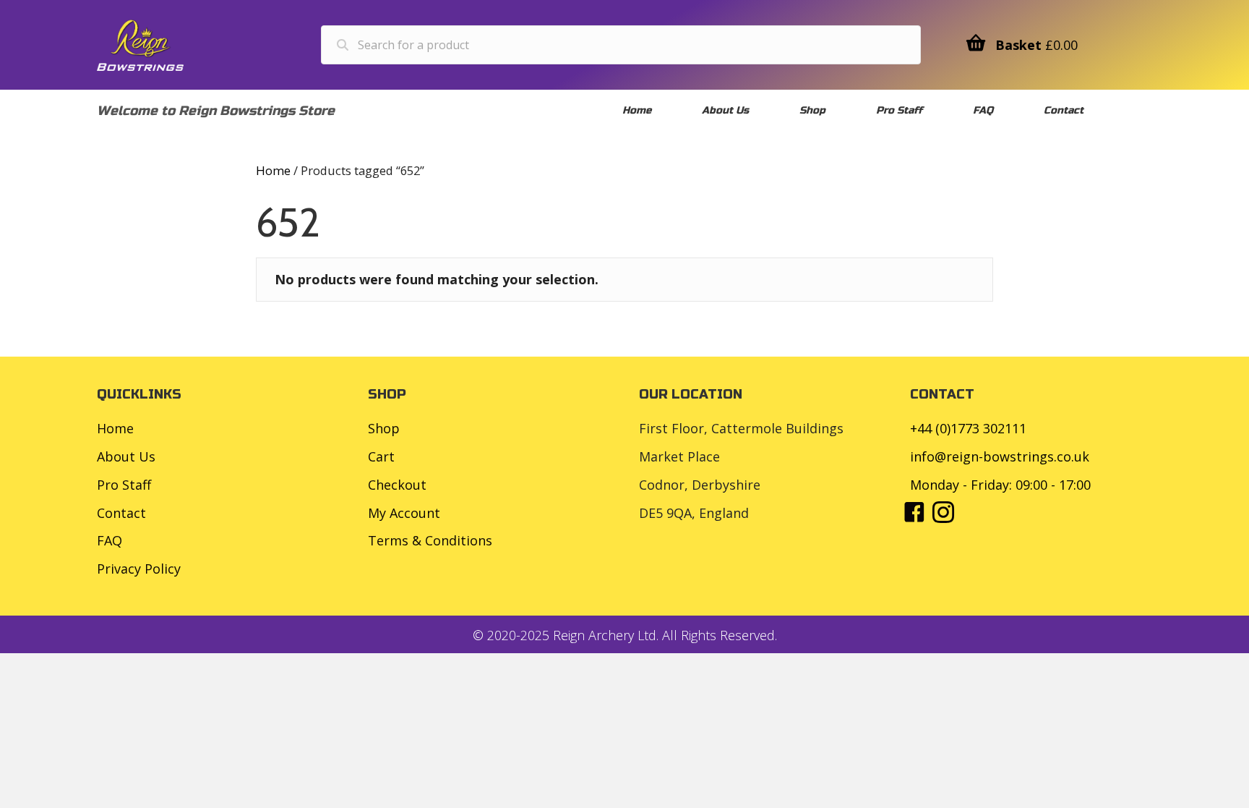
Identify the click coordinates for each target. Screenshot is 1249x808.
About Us (126, 456)
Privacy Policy (139, 568)
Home (273, 170)
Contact (121, 513)
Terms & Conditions (430, 540)
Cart (381, 456)
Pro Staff (124, 484)
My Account (404, 513)
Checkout (397, 484)
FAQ (109, 540)
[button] (914, 512)
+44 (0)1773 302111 (968, 428)
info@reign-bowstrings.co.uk (999, 456)
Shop (384, 428)
